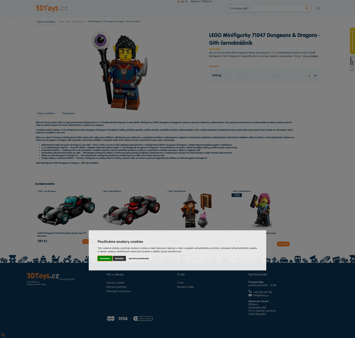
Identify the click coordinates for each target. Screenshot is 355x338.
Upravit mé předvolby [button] (139, 258)
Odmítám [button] (119, 258)
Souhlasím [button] (105, 258)
